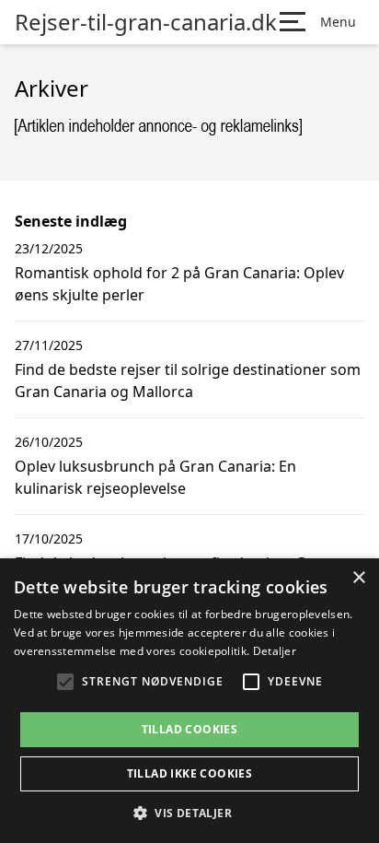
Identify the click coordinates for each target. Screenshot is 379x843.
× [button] (358, 578)
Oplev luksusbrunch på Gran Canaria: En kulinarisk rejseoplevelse (155, 477)
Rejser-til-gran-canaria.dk (146, 22)
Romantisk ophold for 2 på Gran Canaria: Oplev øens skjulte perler (179, 284)
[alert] (189, 700)
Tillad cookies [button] (190, 729)
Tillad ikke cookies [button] (190, 773)
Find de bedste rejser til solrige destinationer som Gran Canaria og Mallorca (188, 380)
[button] (189, 812)
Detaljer (274, 651)
